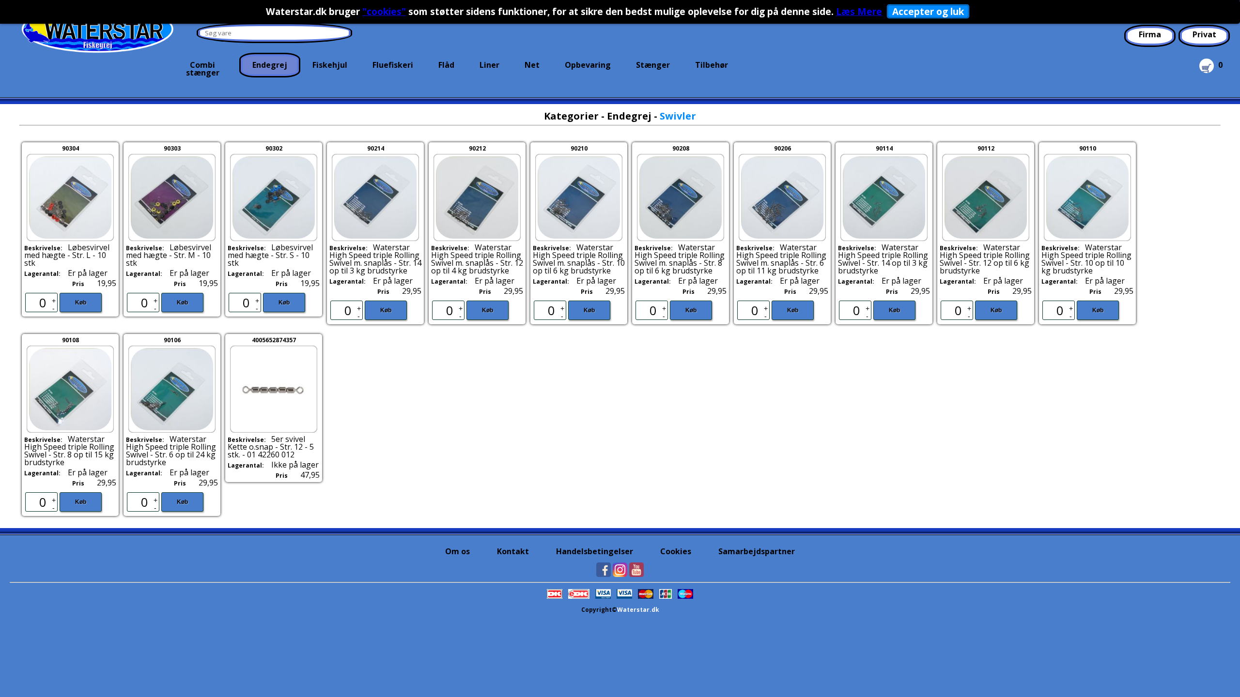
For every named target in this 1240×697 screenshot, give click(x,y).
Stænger (653, 65)
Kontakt (513, 551)
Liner (489, 65)
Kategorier (571, 115)
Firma (1150, 34)
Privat (1204, 34)
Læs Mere (859, 11)
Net (532, 65)
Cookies (675, 551)
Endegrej (269, 65)
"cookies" (384, 11)
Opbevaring (588, 65)
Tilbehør (711, 65)
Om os (457, 551)
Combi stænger (202, 68)
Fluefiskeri (392, 65)
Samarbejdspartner (756, 551)
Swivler (678, 115)
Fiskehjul (329, 65)
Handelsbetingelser (594, 551)
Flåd (446, 65)
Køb (80, 302)
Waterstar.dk (638, 610)
